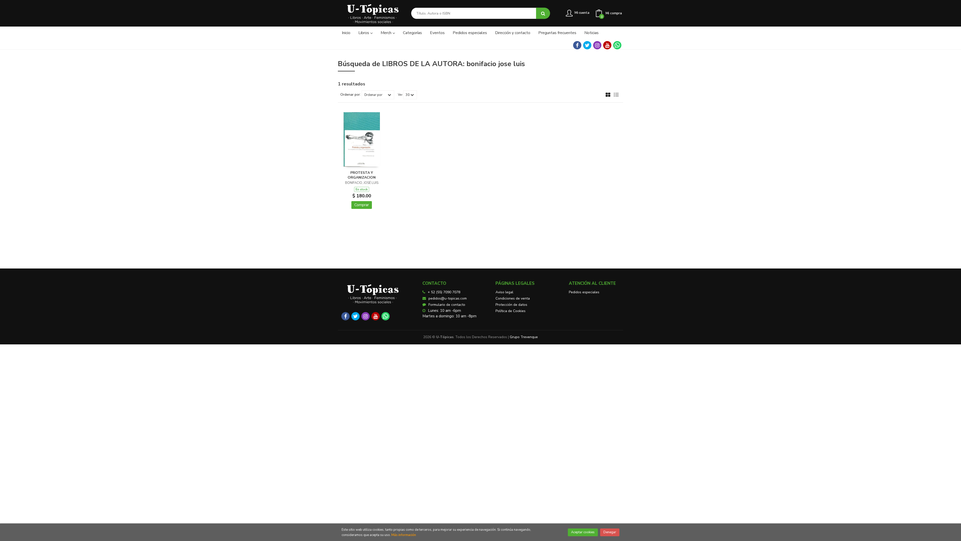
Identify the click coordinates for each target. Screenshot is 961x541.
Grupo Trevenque (524, 337)
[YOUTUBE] (607, 45)
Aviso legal (504, 292)
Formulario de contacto (446, 304)
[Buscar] (543, 13)
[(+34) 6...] (617, 45)
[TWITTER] (587, 45)
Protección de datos (511, 304)
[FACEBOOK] (577, 45)
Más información (403, 535)
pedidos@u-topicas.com (447, 298)
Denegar (609, 532)
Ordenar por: (350, 94)
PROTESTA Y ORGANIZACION (362, 175)
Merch (386, 33)
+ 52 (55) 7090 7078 (444, 292)
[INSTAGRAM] (597, 45)
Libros (364, 33)
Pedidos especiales (584, 292)
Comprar (361, 204)
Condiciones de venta (513, 298)
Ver (400, 94)
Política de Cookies (511, 311)
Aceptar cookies (583, 532)
